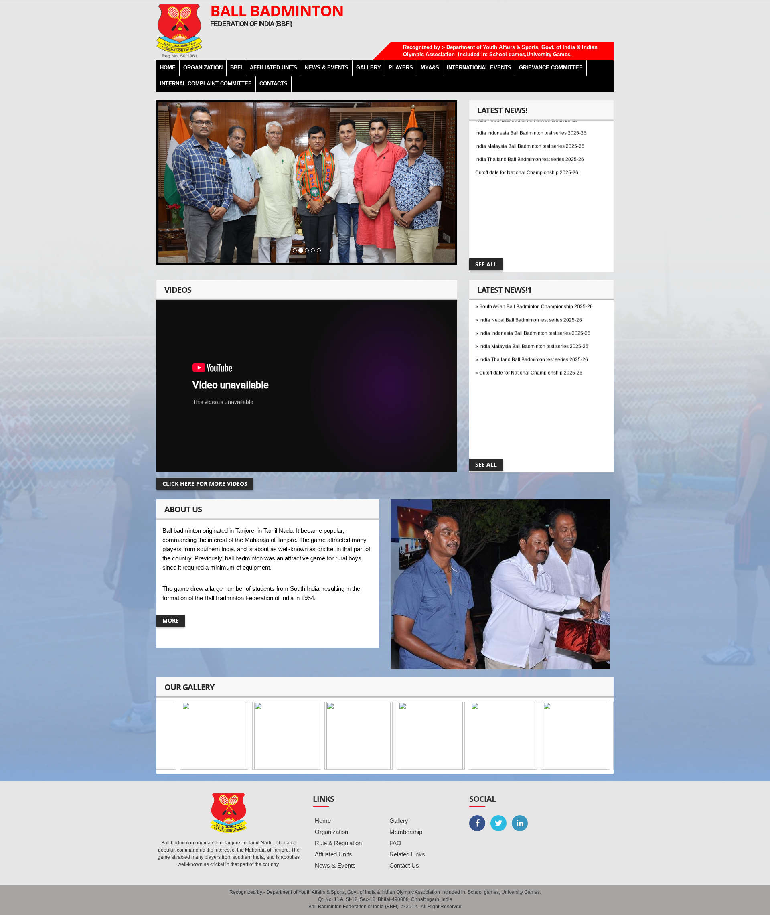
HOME (168, 68)
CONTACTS (273, 84)
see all (486, 264)
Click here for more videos (204, 483)
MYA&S (430, 68)
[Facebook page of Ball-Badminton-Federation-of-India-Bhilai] (477, 823)
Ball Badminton (277, 10)
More (170, 620)
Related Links (407, 854)
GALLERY (368, 68)
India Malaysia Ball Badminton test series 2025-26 (529, 123)
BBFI (236, 68)
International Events (479, 68)
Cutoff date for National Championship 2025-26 (526, 149)
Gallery (398, 820)
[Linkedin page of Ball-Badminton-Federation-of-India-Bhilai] (520, 823)
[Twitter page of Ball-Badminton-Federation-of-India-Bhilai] (498, 823)
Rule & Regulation (338, 843)
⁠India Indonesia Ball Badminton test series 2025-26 (534, 310)
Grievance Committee (551, 68)
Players (401, 68)
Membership (405, 831)
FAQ (395, 843)
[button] (180, 182)
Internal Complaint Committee (206, 84)
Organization (331, 831)
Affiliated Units (273, 68)
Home (323, 820)
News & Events (335, 865)
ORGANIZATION (203, 68)
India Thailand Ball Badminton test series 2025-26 (529, 136)
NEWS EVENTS (327, 68)
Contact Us (404, 865)
